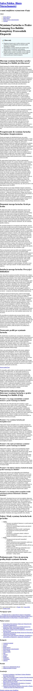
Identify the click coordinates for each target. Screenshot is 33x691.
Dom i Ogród (6, 650)
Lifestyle (5, 654)
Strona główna (7, 17)
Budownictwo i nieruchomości (11, 19)
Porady (19, 607)
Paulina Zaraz (6, 608)
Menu (2, 14)
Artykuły (5, 21)
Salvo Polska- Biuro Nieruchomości (11, 5)
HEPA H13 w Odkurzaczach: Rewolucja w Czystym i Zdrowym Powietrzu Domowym (17, 683)
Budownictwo (6, 647)
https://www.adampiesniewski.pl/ (11, 666)
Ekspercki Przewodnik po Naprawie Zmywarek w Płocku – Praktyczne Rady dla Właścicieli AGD (18, 686)
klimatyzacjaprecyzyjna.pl (9, 668)
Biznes (5, 646)
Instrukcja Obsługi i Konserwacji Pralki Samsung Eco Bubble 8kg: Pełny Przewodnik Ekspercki (16, 627)
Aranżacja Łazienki (8, 643)
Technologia (6, 659)
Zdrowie (5, 660)
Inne (4, 653)
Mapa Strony (6, 18)
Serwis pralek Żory (5, 367)
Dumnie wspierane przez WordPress (9, 690)
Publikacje (5, 657)
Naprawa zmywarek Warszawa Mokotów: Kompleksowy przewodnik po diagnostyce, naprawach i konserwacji (17, 636)
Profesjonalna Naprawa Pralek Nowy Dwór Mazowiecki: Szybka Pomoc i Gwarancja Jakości (16, 617)
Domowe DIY (7, 652)
